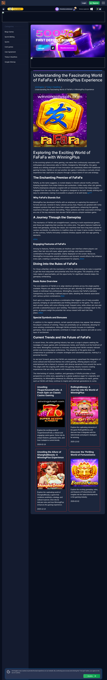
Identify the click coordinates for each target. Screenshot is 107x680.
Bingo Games (9, 32)
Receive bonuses (67, 48)
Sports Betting (10, 37)
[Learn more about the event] (53, 17)
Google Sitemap (10, 62)
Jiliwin (81, 259)
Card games (9, 47)
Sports (7, 42)
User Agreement (10, 52)
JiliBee (40, 313)
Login (84, 3)
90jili (62, 296)
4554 (35, 239)
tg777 (89, 193)
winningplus (39, 87)
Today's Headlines (11, 57)
